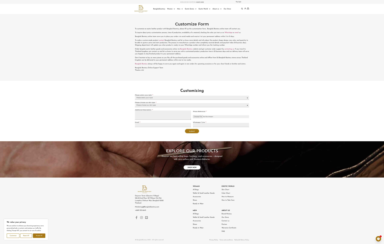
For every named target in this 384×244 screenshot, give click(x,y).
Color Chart (226, 193)
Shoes (195, 200)
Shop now (200, 2)
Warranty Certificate (229, 228)
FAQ (223, 231)
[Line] (146, 217)
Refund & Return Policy (241, 240)
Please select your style (143, 95)
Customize (13, 235)
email (236, 32)
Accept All (39, 235)
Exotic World (203, 9)
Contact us (225, 221)
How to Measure (228, 196)
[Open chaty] (378, 238)
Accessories (197, 196)
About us (215, 9)
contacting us (229, 49)
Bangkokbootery (159, 9)
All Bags (196, 189)
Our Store (227, 9)
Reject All (26, 235)
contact (161, 40)
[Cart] (248, 9)
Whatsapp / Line (199, 122)
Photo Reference (199, 111)
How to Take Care (228, 200)
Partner (224, 224)
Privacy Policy (213, 240)
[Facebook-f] (136, 217)
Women (169, 9)
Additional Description (143, 110)
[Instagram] (141, 217)
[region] (26, 229)
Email (137, 122)
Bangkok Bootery (186, 49)
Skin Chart (225, 189)
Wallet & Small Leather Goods (204, 193)
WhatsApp (228, 32)
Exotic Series (189, 9)
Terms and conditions (226, 240)
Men (178, 9)
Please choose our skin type (145, 102)
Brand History (227, 214)
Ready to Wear (198, 204)
